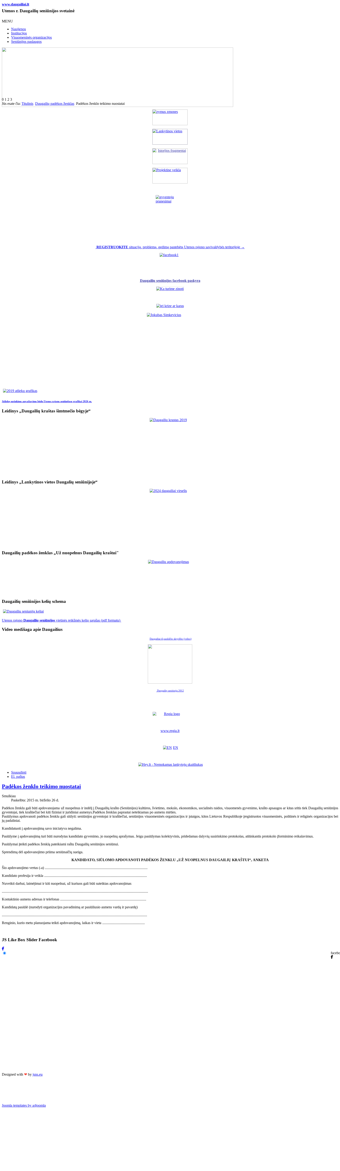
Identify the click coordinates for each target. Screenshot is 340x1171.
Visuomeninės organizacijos (31, 37)
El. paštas (18, 777)
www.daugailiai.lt (15, 4)
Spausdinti (18, 772)
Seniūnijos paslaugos (26, 42)
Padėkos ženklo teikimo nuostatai (41, 786)
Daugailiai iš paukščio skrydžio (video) (171, 639)
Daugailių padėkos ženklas (54, 104)
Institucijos (19, 33)
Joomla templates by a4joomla (24, 1105)
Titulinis (27, 104)
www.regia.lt (170, 731)
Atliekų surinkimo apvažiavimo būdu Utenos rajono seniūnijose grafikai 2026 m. (47, 401)
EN (175, 748)
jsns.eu (38, 1074)
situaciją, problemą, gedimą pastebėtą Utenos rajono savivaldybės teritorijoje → (170, 247)
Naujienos (18, 29)
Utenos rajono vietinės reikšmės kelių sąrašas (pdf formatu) (61, 620)
